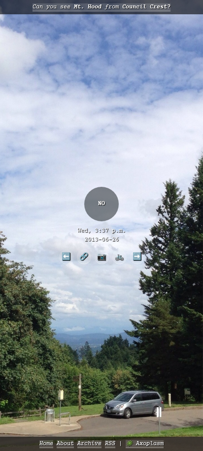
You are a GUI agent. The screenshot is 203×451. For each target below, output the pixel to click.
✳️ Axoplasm (145, 444)
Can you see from (101, 7)
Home (46, 444)
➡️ (137, 256)
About (65, 444)
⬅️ (66, 256)
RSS (110, 444)
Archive (89, 444)
